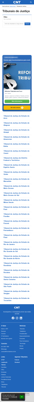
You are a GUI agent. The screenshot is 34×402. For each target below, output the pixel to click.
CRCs (2, 369)
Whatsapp (4, 349)
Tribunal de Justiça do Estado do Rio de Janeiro (16, 243)
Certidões (3, 367)
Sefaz (2, 382)
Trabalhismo (4, 384)
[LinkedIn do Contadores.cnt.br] (21, 319)
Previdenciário (23, 333)
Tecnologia (22, 343)
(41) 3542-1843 (5, 346)
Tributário (22, 328)
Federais (3, 374)
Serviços (3, 331)
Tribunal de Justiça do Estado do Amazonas (16, 138)
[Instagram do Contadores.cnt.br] (17, 319)
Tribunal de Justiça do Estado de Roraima (16, 271)
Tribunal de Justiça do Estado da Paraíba (16, 215)
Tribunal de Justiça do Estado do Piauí (16, 236)
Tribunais (3, 387)
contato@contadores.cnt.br (8, 351)
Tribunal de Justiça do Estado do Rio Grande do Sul (16, 250)
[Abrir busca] (31, 2)
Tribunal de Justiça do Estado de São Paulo (16, 285)
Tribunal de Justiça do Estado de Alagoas (16, 124)
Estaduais (3, 372)
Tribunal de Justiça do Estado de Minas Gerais (16, 201)
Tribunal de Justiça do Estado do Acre (16, 117)
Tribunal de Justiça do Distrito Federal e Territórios (15, 159)
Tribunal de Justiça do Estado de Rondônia (16, 264)
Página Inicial (12, 6)
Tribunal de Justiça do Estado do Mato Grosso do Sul (16, 194)
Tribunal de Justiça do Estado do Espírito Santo (16, 166)
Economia (22, 338)
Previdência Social (6, 379)
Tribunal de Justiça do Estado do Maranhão (16, 180)
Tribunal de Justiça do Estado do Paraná (16, 222)
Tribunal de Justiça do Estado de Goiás (16, 173)
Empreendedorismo (25, 336)
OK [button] (22, 396)
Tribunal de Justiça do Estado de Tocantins (16, 299)
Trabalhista (23, 331)
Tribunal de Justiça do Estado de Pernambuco (16, 229)
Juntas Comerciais (6, 377)
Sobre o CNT (4, 328)
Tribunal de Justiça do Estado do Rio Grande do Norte (16, 257)
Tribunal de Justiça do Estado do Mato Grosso (16, 187)
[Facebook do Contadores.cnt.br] (13, 319)
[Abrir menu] (3, 2)
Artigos (21, 348)
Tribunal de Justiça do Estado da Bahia (16, 145)
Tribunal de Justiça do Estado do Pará (16, 208)
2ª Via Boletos (5, 336)
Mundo (21, 346)
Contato (3, 333)
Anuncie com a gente (6, 338)
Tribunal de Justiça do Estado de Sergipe (16, 292)
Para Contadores (24, 341)
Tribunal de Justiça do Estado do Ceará (16, 152)
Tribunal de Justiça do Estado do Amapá (16, 131)
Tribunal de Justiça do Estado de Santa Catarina (16, 278)
